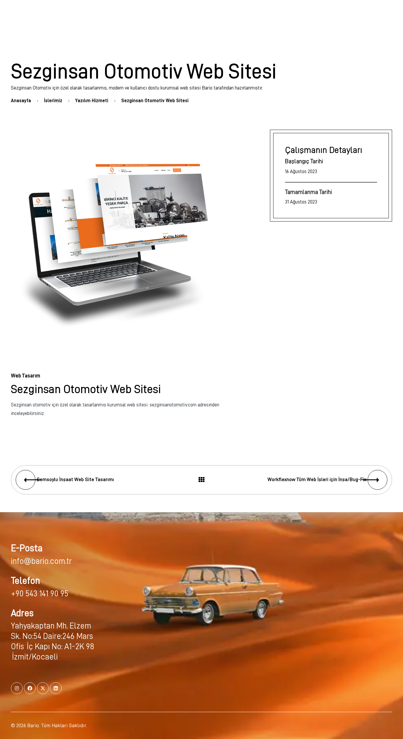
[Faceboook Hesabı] (30, 688)
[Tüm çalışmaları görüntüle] (201, 479)
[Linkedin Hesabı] (56, 688)
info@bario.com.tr (41, 561)
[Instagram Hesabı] (17, 688)
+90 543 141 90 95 (39, 594)
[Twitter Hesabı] (43, 688)
